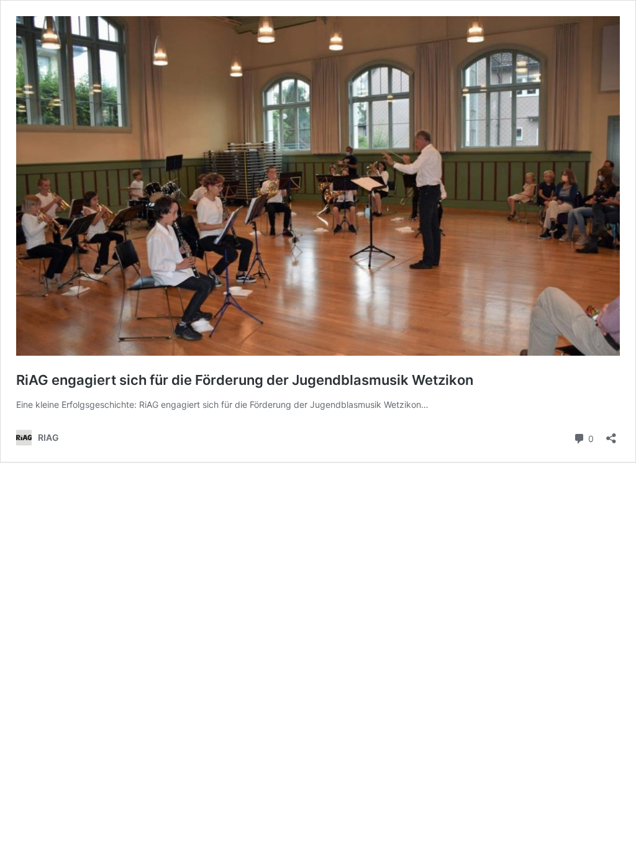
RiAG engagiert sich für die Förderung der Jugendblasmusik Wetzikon (244, 380)
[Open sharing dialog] (611, 434)
